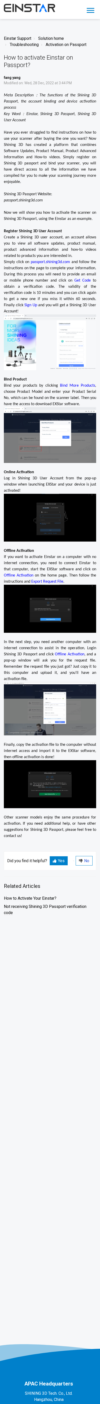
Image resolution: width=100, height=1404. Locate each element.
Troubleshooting (24, 44)
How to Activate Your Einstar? (30, 898)
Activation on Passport (66, 44)
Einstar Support (17, 38)
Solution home (51, 38)
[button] (90, 9)
